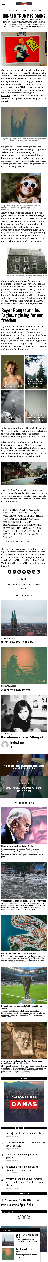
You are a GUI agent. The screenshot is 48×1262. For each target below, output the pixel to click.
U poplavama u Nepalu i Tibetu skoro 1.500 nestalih (23, 900)
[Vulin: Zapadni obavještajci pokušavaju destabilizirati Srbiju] (24, 765)
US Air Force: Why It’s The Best (18, 641)
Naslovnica (36, 1200)
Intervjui (9, 1200)
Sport (23, 1204)
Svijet (26, 11)
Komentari (15, 1200)
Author (7, 585)
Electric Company (13, 241)
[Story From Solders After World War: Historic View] (24, 787)
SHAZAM (5, 95)
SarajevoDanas (16, 742)
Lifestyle (27, 585)
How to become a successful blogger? (22, 737)
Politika (5, 1205)
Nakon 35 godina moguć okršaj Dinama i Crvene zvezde (22, 1007)
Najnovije (25, 1199)
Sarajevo (14, 1205)
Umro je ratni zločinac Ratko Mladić (17, 846)
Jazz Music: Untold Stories (15, 689)
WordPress (39, 585)
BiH (3, 1199)
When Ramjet (22, 329)
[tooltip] (9, 572)
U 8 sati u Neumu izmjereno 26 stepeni (18, 953)
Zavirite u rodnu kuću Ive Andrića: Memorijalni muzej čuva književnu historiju (21, 1062)
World (23, 588)
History (16, 585)
